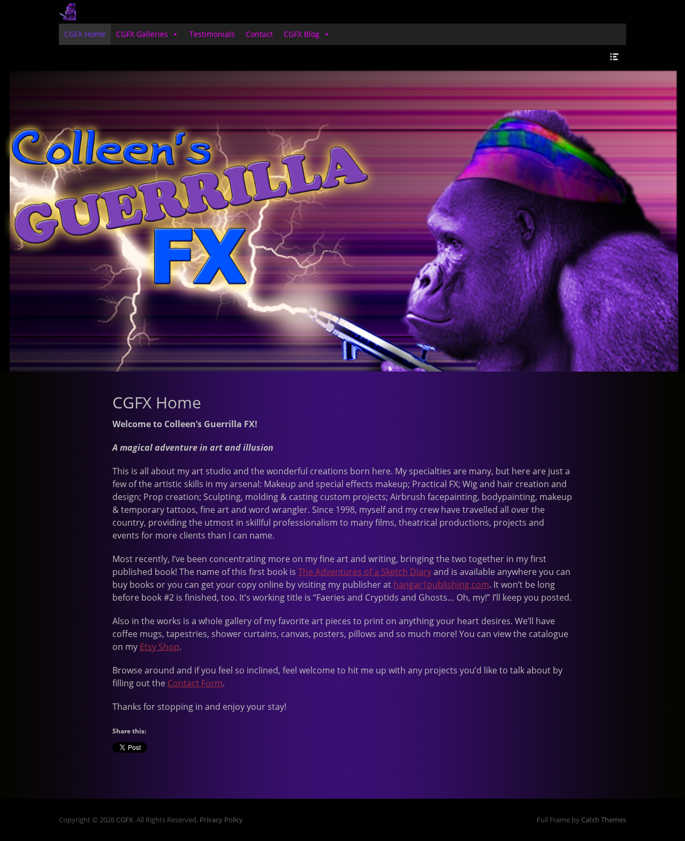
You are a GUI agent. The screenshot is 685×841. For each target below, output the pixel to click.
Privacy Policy (221, 819)
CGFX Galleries (142, 34)
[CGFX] (67, 12)
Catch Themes (603, 819)
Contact (259, 34)
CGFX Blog (301, 34)
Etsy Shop (159, 647)
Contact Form (195, 683)
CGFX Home (84, 34)
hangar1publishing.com (441, 584)
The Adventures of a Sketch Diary (364, 572)
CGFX (124, 819)
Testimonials (212, 34)
